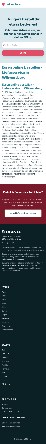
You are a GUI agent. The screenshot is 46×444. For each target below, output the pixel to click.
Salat (4, 300)
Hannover (5, 369)
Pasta (4, 296)
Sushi (4, 303)
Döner (4, 307)
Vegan (4, 315)
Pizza (4, 292)
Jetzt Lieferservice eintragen (23, 213)
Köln (3, 373)
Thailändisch (7, 326)
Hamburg (5, 354)
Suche (23, 52)
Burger (4, 311)
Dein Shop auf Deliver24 (11, 423)
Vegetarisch (6, 318)
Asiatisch (5, 322)
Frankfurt (5, 365)
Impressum (6, 404)
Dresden (5, 376)
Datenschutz (7, 408)
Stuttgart (5, 361)
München (5, 358)
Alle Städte (6, 384)
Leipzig (4, 380)
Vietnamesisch (7, 330)
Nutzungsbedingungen (10, 412)
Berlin (4, 350)
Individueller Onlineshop (11, 427)
